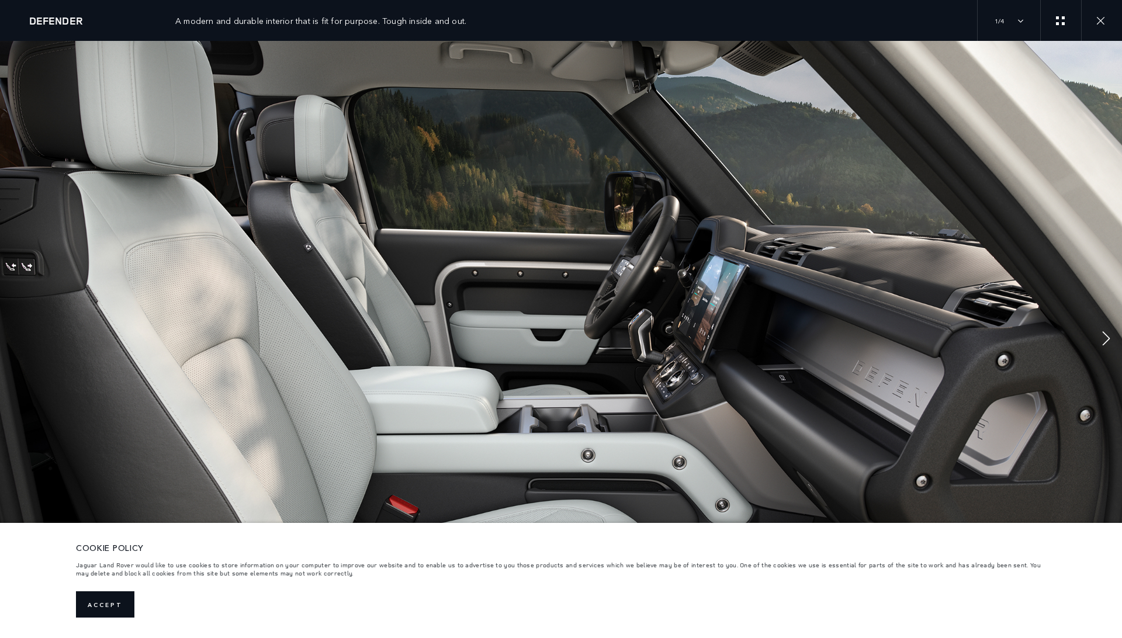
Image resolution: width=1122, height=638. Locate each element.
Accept (105, 605)
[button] (1106, 339)
